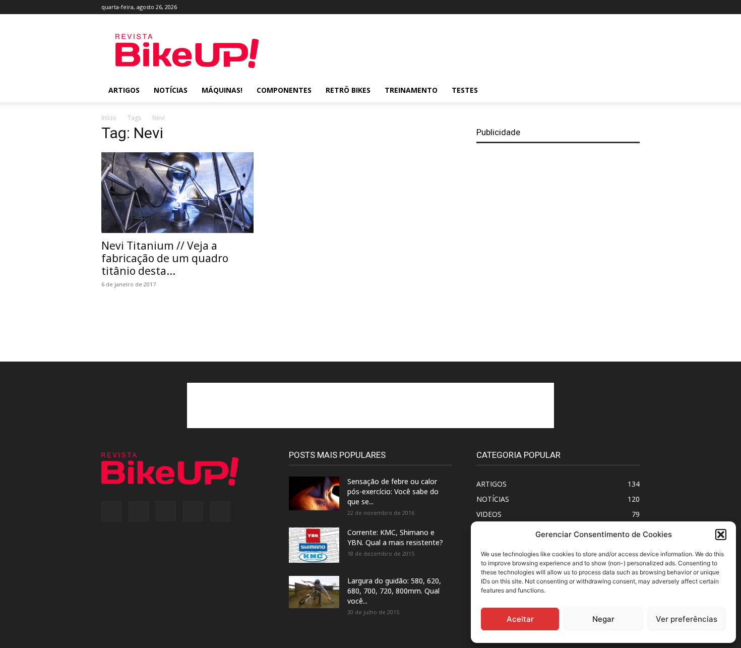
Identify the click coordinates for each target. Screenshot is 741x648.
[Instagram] (598, 7)
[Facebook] (565, 7)
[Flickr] (582, 7)
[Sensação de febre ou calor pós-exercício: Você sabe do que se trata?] (314, 493)
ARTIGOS (124, 90)
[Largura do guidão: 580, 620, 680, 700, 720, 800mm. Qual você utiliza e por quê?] (314, 592)
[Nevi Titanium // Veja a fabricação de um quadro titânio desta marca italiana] (183, 192)
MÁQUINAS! (222, 90)
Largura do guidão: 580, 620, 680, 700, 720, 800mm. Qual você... (394, 591)
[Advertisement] (456, 51)
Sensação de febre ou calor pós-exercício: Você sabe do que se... (393, 491)
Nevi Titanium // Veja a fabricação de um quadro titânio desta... (164, 258)
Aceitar (520, 619)
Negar (603, 619)
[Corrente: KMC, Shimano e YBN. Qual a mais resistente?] (314, 545)
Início (108, 117)
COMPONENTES (284, 90)
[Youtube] (632, 7)
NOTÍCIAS (171, 90)
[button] (721, 534)
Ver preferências (686, 619)
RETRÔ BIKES (348, 90)
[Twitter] (615, 7)
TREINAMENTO (411, 90)
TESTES (465, 90)
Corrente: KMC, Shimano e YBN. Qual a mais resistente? (395, 537)
